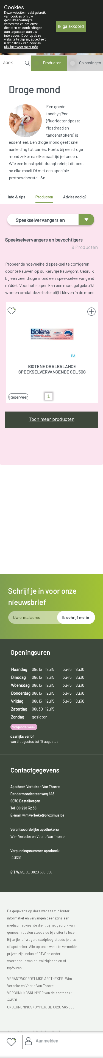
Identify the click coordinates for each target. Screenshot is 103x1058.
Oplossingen (90, 62)
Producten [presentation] (44, 196)
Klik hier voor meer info (21, 47)
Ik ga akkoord (71, 26)
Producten (52, 62)
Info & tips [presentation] (16, 196)
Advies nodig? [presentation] (75, 196)
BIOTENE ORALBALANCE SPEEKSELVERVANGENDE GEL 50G (52, 369)
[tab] (18, 198)
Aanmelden (47, 1040)
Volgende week (24, 727)
